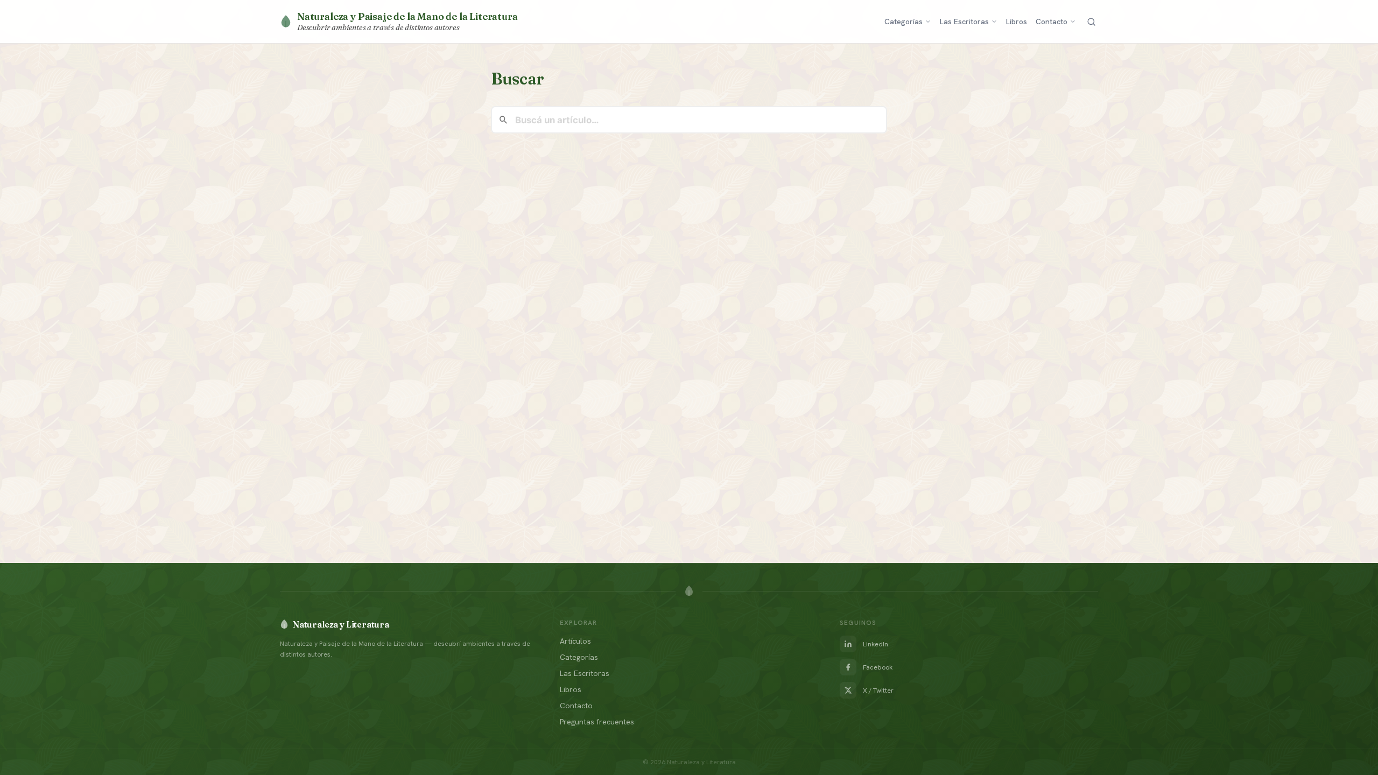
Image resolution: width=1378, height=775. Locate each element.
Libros (1016, 21)
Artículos (575, 641)
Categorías (903, 21)
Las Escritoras (964, 21)
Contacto (1051, 21)
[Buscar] (1091, 22)
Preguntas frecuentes (597, 722)
